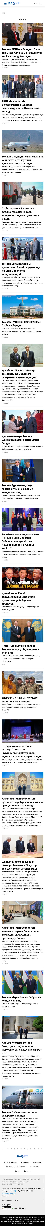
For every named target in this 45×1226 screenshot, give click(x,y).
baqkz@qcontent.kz (9, 1193)
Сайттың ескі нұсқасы (16, 1167)
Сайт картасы (7, 1205)
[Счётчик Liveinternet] (6, 1208)
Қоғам (17, 1171)
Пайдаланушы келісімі (10, 1200)
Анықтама (34, 1167)
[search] (40, 3)
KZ (35, 4)
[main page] (20, 3)
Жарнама (25, 1162)
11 (38, 1149)
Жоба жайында (10, 1162)
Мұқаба (4, 13)
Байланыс (37, 1162)
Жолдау (27, 1171)
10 (34, 1149)
